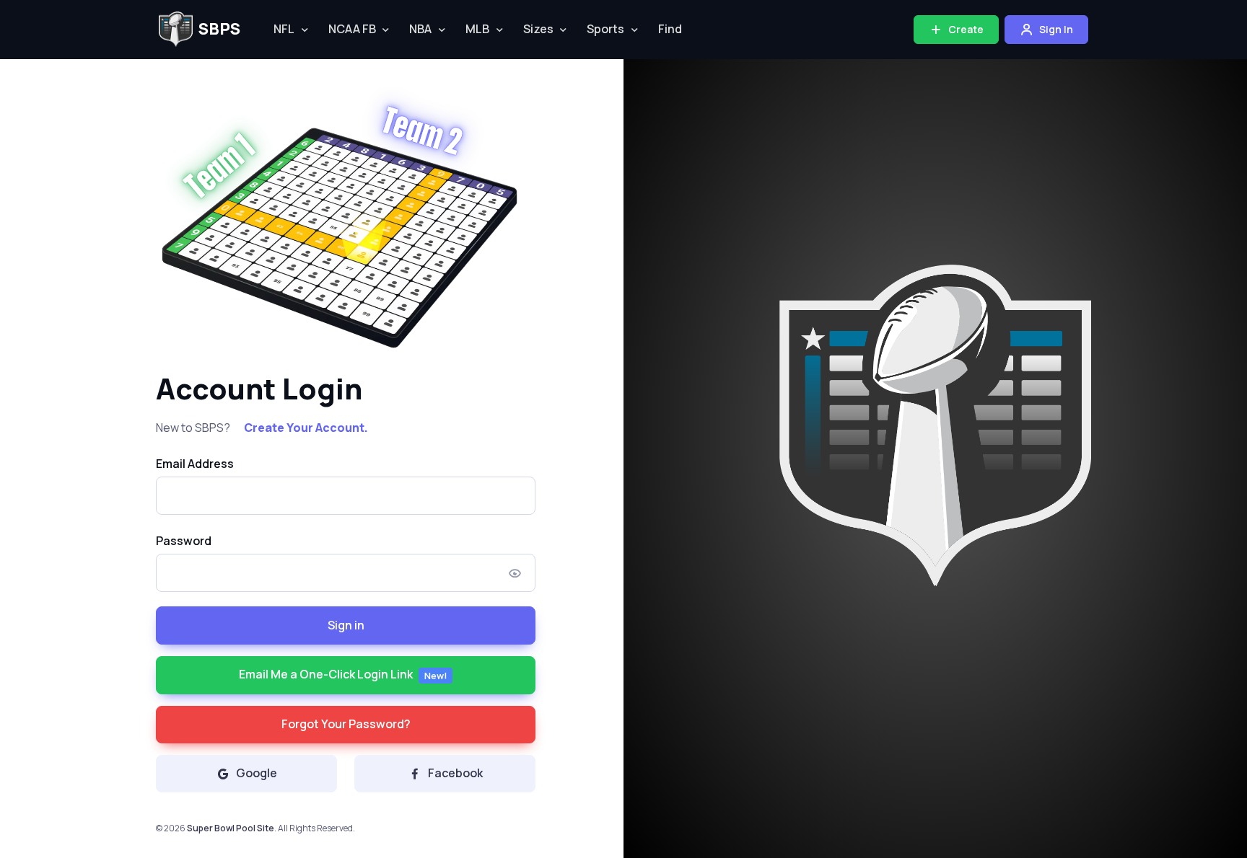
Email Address (195, 464)
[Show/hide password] (515, 573)
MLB (477, 29)
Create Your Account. (306, 427)
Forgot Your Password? (346, 724)
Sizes (538, 29)
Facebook (455, 773)
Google (256, 773)
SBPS (219, 29)
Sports (605, 29)
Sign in (346, 625)
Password (183, 541)
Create (965, 29)
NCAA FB (352, 29)
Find (670, 29)
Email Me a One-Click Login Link (343, 674)
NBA (420, 29)
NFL (284, 29)
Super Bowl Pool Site (230, 828)
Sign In (1055, 29)
